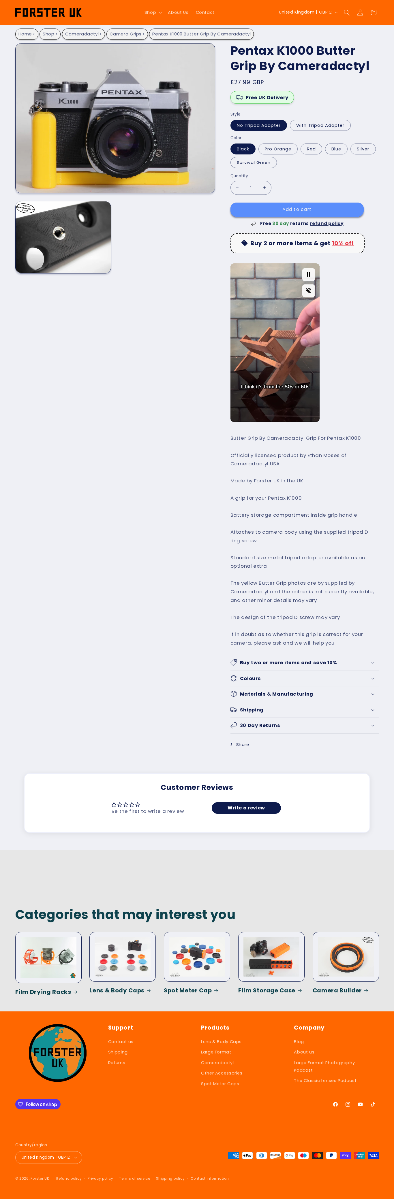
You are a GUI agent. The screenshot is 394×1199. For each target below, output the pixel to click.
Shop (49, 34)
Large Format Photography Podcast (324, 1066)
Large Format (216, 1052)
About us (304, 1052)
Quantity (239, 175)
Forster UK (40, 1178)
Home (25, 34)
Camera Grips (126, 34)
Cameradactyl (82, 34)
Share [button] (242, 744)
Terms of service (134, 1178)
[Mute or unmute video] (308, 290)
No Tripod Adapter (259, 125)
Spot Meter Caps (220, 1084)
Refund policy (69, 1178)
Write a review (246, 808)
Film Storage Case (266, 990)
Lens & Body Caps (117, 990)
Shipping (118, 1052)
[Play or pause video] (308, 274)
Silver (363, 149)
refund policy (327, 223)
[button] (152, 12)
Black (243, 149)
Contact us (121, 1042)
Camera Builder (337, 990)
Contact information (210, 1178)
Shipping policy (170, 1178)
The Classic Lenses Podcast (325, 1080)
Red (311, 149)
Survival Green (254, 162)
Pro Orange (278, 149)
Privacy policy (100, 1178)
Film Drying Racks (43, 992)
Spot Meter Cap (188, 990)
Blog (299, 1042)
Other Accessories (222, 1073)
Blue (336, 149)
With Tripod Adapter (320, 125)
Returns (116, 1063)
